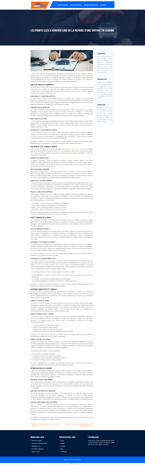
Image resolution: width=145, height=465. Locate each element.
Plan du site (72, 464)
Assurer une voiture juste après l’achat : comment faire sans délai (46, 425)
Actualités (103, 5)
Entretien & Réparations (91, 5)
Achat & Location (63, 5)
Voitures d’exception (76, 5)
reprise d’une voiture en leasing (75, 149)
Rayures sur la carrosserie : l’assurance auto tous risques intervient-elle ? (79, 425)
